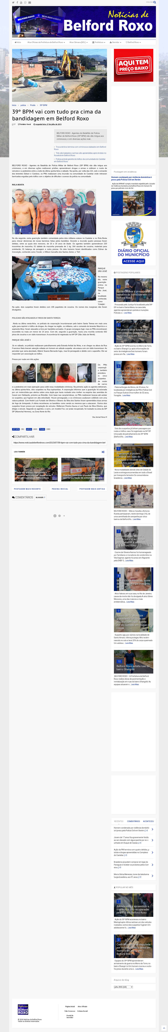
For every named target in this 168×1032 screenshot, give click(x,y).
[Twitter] (13, 2)
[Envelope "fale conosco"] (29, 2)
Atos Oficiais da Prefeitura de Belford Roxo (45, 42)
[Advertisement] (31, 145)
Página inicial (60, 489)
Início (18, 42)
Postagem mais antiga (92, 489)
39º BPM (43, 105)
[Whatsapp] (25, 2)
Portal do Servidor (70, 1016)
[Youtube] (21, 2)
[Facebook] (17, 2)
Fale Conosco (70, 1011)
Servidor (115, 42)
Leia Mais (128, 313)
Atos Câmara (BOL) (78, 42)
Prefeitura (98, 42)
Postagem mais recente (27, 489)
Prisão (32, 105)
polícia (23, 105)
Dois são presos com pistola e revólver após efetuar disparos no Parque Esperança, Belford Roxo (34, 475)
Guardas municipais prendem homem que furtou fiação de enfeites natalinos (82, 476)
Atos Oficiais (82, 1006)
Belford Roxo (133, 42)
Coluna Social (82, 1011)
